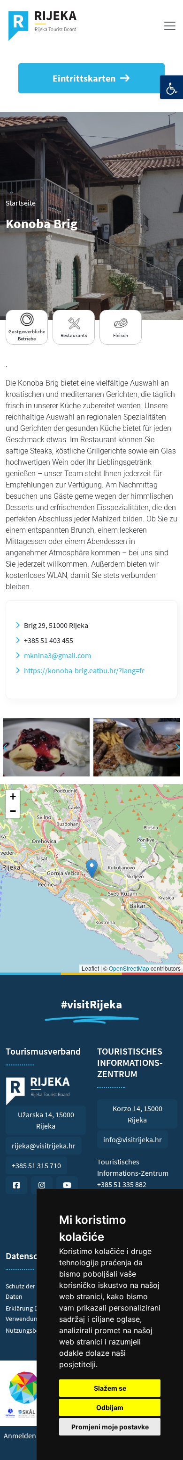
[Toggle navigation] (170, 25)
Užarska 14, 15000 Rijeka (46, 1120)
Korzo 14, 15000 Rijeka (137, 1114)
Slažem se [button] (110, 1388)
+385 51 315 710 (36, 1165)
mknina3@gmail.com (57, 655)
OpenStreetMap (129, 968)
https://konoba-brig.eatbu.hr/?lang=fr (84, 670)
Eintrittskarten (84, 78)
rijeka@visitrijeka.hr (44, 1145)
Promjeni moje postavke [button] (110, 1427)
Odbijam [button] (109, 1407)
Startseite (21, 202)
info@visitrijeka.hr (132, 1139)
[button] (92, 868)
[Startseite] (46, 26)
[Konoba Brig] (46, 747)
